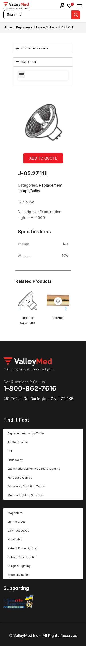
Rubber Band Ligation (22, 557)
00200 (57, 318)
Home (8, 27)
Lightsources (17, 521)
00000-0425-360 (28, 320)
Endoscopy (15, 460)
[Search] (75, 14)
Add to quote (43, 158)
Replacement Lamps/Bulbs (35, 27)
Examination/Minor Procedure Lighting (34, 468)
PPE (10, 451)
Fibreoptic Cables (20, 477)
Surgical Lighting (19, 566)
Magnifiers (15, 513)
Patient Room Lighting (22, 548)
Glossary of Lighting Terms (26, 486)
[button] (62, 5)
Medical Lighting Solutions (26, 495)
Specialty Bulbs (18, 574)
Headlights (15, 539)
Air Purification (18, 442)
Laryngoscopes (18, 530)
